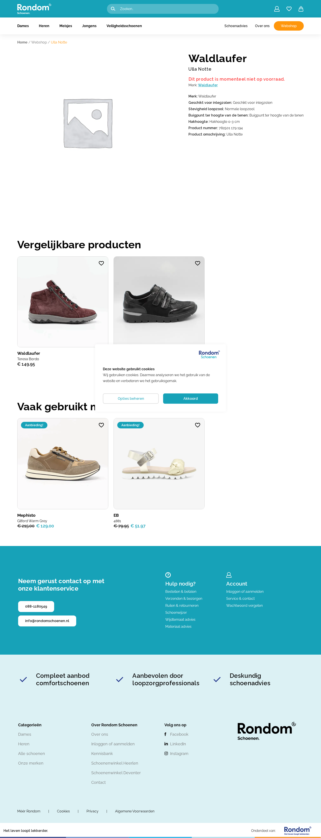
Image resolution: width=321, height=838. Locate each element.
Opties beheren (131, 398)
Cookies (63, 811)
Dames (23, 26)
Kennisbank (102, 753)
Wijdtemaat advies (180, 619)
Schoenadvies (236, 26)
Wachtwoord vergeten (244, 605)
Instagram (179, 753)
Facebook (179, 734)
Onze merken (30, 763)
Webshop (289, 26)
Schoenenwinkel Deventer (116, 772)
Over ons (262, 26)
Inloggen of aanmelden (245, 591)
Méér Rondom (28, 811)
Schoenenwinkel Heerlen (114, 763)
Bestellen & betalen (180, 591)
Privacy (92, 811)
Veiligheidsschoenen (124, 26)
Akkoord (190, 398)
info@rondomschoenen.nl (47, 621)
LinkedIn (178, 744)
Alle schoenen (31, 753)
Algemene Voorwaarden (134, 811)
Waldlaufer (208, 85)
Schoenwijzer (176, 612)
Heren (44, 26)
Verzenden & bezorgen (183, 598)
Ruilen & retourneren (181, 605)
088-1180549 (36, 606)
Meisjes (65, 26)
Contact (98, 782)
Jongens (89, 26)
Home (22, 42)
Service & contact (240, 598)
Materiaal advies (178, 626)
